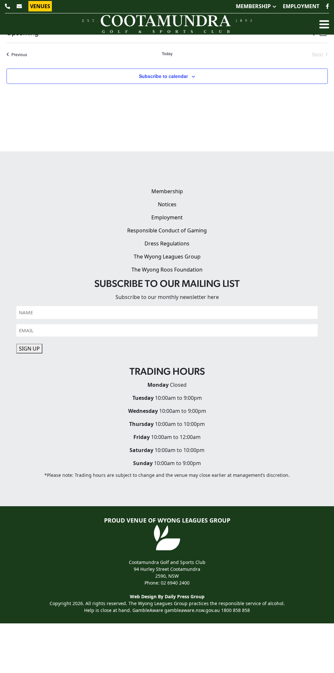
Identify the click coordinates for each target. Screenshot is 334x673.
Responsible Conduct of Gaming (167, 230)
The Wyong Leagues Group (167, 256)
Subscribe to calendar (163, 76)
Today (167, 53)
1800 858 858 (235, 610)
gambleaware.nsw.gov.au (192, 610)
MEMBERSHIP (253, 6)
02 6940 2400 (175, 583)
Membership (167, 191)
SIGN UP (29, 348)
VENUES (40, 6)
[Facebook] (327, 6)
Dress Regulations (167, 243)
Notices (167, 204)
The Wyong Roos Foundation (167, 269)
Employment (167, 217)
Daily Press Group (185, 596)
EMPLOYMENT (301, 6)
